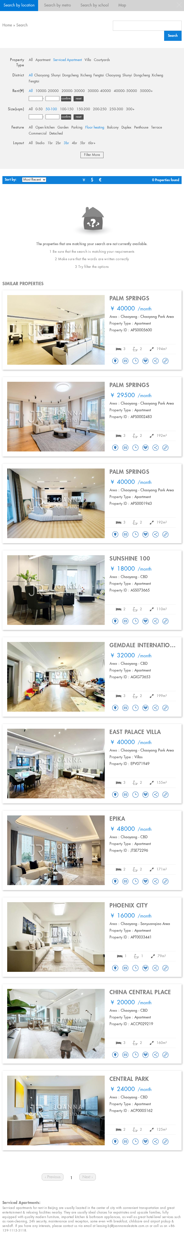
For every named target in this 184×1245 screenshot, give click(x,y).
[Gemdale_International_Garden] (115, 708)
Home (7, 25)
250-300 (116, 109)
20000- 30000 (73, 91)
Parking (76, 127)
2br (58, 143)
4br (74, 143)
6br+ (92, 143)
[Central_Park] (115, 1142)
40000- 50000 (125, 91)
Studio (40, 143)
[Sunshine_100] (115, 621)
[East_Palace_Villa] (115, 795)
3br (66, 143)
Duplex (126, 127)
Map (122, 5)
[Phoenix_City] (115, 968)
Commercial (37, 134)
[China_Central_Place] (115, 1055)
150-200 (83, 109)
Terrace (156, 127)
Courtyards (102, 60)
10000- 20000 (47, 91)
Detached (56, 134)
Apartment (42, 60)
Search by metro (57, 5)
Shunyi (56, 75)
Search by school (94, 5)
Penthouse (141, 127)
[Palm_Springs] (115, 361)
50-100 (51, 109)
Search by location (19, 5)
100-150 (67, 109)
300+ (130, 109)
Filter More (92, 155)
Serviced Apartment (67, 60)
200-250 (100, 109)
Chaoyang (41, 75)
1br (50, 143)
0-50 (39, 109)
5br (82, 143)
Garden (63, 127)
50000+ (146, 91)
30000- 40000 (99, 91)
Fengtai (98, 75)
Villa (88, 60)
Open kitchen (45, 127)
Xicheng (86, 75)
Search (22, 25)
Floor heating (94, 127)
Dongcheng (70, 75)
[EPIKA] (115, 881)
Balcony (113, 127)
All (31, 60)
